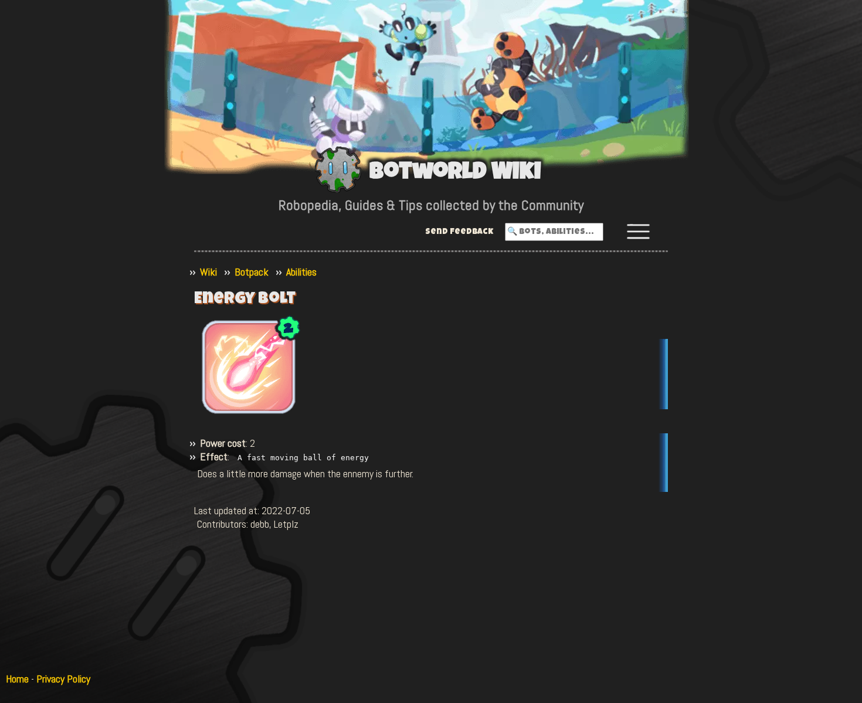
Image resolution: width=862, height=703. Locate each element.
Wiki (208, 272)
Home (17, 678)
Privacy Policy (63, 678)
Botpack (252, 272)
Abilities (301, 272)
